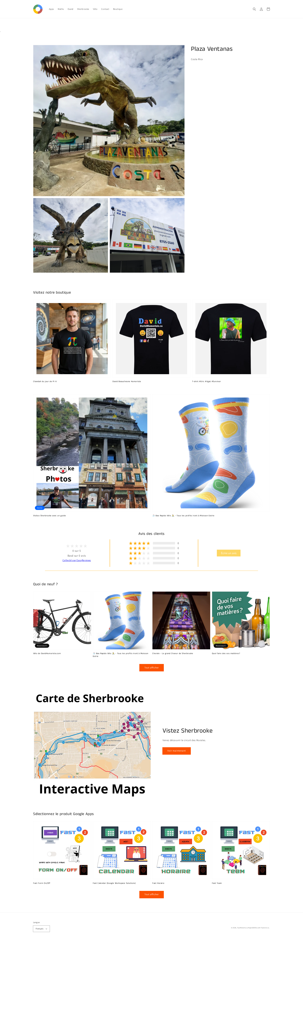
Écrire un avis (228, 553)
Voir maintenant (176, 750)
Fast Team (217, 883)
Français (39, 928)
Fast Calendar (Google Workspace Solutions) (114, 883)
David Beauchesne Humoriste (127, 381)
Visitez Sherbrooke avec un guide (49, 515)
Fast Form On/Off (41, 883)
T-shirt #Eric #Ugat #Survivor (206, 381)
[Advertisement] (94, 987)
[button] (254, 9)
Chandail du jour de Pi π (45, 381)
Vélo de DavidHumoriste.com (47, 653)
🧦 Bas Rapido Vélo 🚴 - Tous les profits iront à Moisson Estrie (183, 515)
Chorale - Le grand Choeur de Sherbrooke (172, 653)
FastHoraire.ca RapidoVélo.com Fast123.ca (253, 928)
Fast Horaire (158, 883)
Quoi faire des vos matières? (226, 653)
